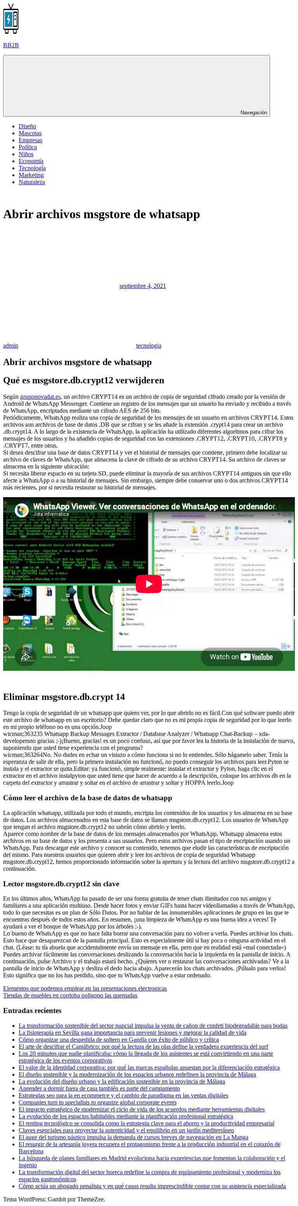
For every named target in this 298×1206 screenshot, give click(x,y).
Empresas (30, 140)
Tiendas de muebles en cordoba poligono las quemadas (70, 995)
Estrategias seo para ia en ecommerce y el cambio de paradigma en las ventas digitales (123, 1095)
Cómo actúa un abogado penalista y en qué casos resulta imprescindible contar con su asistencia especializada (152, 1186)
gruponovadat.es (40, 396)
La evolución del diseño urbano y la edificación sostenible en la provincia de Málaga (122, 1081)
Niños (26, 154)
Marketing (31, 175)
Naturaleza (32, 182)
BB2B (11, 45)
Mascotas (30, 133)
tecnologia (148, 345)
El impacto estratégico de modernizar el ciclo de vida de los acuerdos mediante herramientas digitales (142, 1109)
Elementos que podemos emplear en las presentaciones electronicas (85, 988)
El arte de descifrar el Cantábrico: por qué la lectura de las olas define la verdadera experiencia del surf (143, 1046)
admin (10, 345)
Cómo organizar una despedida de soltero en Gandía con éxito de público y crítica (119, 1039)
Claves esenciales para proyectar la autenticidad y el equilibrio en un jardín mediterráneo (126, 1130)
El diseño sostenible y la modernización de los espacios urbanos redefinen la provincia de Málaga (137, 1074)
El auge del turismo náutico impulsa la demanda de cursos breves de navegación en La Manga (133, 1137)
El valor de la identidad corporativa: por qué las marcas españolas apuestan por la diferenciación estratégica (149, 1067)
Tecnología (32, 168)
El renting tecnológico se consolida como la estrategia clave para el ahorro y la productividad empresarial (146, 1123)
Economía (31, 161)
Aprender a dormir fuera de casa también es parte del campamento (99, 1088)
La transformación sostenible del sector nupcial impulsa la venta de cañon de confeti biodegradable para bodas (153, 1025)
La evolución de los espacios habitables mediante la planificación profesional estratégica (126, 1116)
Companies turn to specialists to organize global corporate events (98, 1102)
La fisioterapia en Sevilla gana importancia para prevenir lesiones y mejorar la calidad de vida (132, 1032)
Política (28, 147)
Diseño (27, 126)
